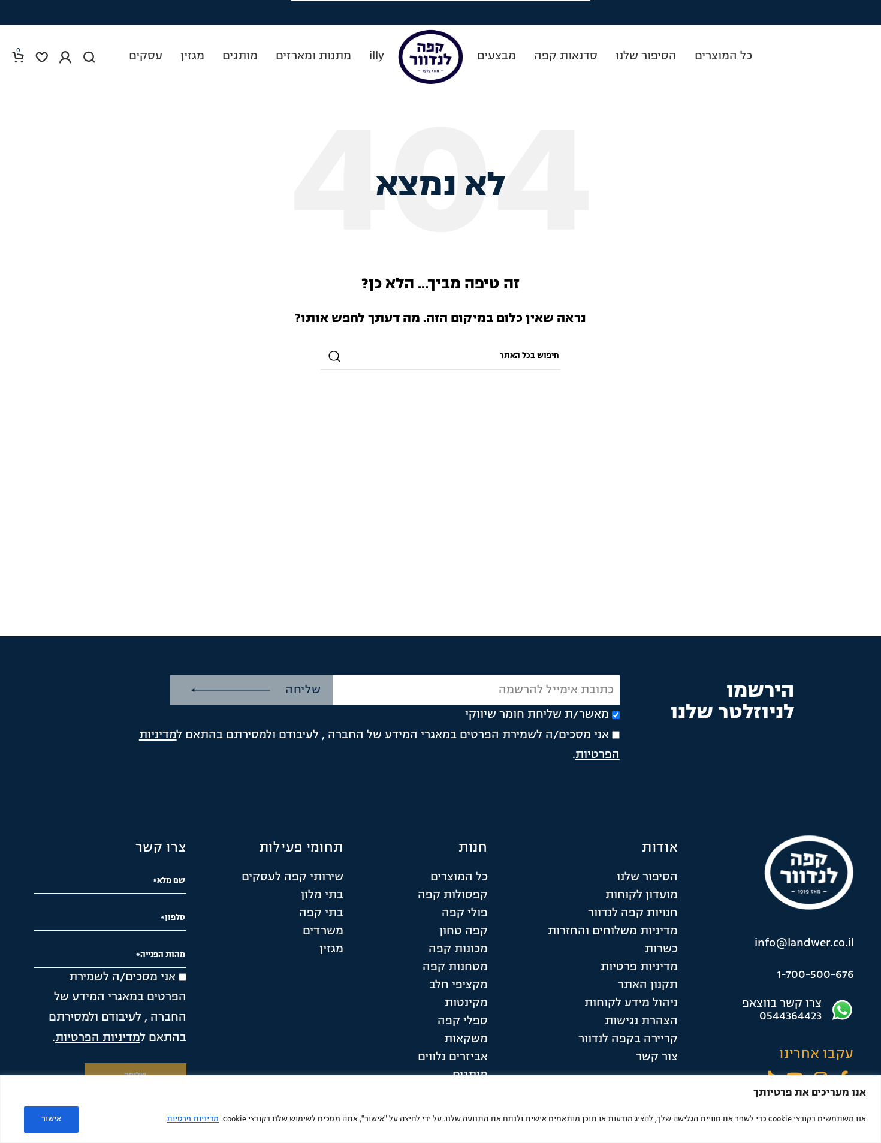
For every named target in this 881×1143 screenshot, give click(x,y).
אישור (51, 1119)
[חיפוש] (334, 356)
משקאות (466, 1039)
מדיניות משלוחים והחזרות (613, 931)
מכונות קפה (458, 949)
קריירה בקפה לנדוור (628, 1039)
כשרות (661, 949)
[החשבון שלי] (65, 57)
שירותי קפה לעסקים (292, 877)
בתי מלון (322, 895)
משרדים (323, 931)
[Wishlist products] (41, 57)
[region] (440, 1109)
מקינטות (466, 1003)
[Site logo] (430, 57)
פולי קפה (465, 913)
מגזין (331, 949)
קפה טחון (463, 931)
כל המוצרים (459, 877)
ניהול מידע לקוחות (631, 1003)
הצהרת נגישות (641, 1021)
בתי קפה (321, 913)
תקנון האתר (648, 985)
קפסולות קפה (453, 895)
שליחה (303, 690)
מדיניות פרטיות (193, 1119)
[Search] (89, 57)
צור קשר (657, 1057)
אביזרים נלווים (453, 1057)
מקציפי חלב (458, 985)
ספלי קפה (463, 1021)
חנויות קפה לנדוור (633, 913)
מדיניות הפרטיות (97, 1038)
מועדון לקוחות (641, 895)
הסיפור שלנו (647, 877)
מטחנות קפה (455, 967)
